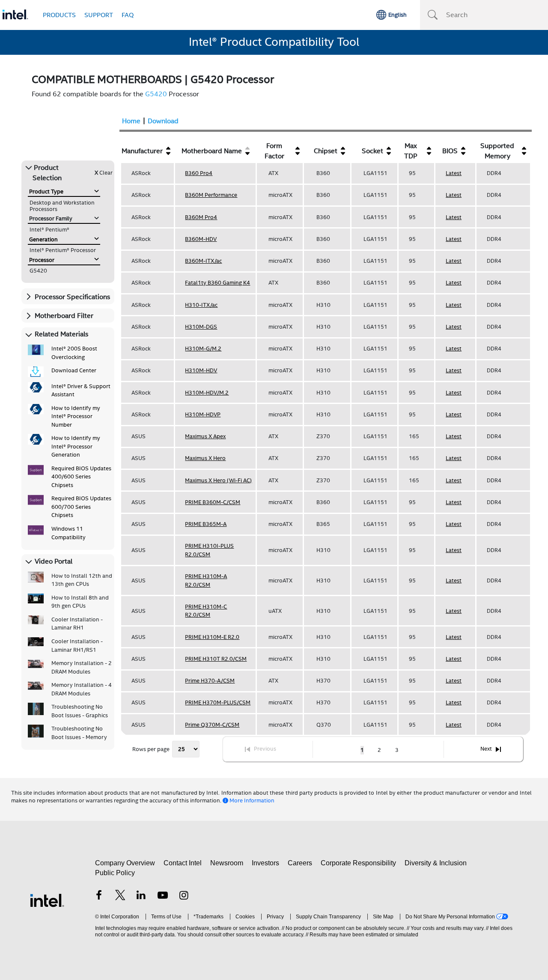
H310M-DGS (201, 326)
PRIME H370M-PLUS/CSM (217, 702)
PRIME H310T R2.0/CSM (216, 658)
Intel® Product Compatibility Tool (274, 42)
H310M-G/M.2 (203, 348)
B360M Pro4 (201, 217)
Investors (265, 863)
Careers (300, 863)
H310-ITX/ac (201, 305)
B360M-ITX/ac (203, 260)
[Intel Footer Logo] (47, 900)
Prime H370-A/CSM (210, 680)
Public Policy (115, 872)
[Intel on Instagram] (183, 896)
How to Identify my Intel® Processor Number (75, 416)
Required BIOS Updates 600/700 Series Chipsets (81, 507)
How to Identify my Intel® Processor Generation (75, 446)
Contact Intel (183, 863)
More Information (251, 800)
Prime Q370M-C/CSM (212, 724)
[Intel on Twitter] (120, 896)
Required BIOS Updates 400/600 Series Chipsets (81, 477)
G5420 (156, 94)
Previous (265, 748)
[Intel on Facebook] (99, 896)
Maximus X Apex (205, 436)
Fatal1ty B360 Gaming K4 (217, 282)
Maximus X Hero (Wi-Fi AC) (218, 480)
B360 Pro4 (198, 173)
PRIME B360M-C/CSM (212, 502)
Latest (454, 173)
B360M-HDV (201, 239)
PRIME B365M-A (205, 524)
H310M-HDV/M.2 (207, 392)
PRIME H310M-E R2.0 (212, 637)
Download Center (73, 370)
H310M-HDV (201, 370)
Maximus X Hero (205, 458)
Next (486, 748)
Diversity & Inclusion (436, 863)
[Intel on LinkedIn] (141, 896)
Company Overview (125, 863)
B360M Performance (211, 195)
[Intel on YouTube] (162, 896)
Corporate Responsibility (358, 863)
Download (163, 121)
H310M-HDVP (202, 414)
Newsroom (226, 863)
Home (131, 121)
